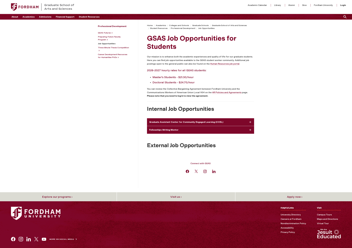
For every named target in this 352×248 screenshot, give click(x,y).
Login (343, 5)
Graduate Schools (200, 25)
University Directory (291, 214)
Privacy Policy (288, 232)
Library (277, 5)
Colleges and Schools (179, 25)
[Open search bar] (344, 17)
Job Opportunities (206, 28)
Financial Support (65, 16)
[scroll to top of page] (343, 240)
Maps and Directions (327, 219)
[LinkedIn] (214, 171)
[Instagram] (205, 171)
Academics (29, 16)
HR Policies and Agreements (226, 92)
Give (304, 5)
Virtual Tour (323, 223)
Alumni (291, 5)
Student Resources (89, 16)
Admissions (45, 16)
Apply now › (294, 196)
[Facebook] (187, 171)
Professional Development (183, 28)
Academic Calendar (257, 5)
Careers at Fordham (291, 219)
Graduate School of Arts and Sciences (229, 25)
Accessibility (287, 227)
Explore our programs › (57, 196)
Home (150, 25)
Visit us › (176, 196)
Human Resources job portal (224, 63)
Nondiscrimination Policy (293, 223)
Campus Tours (324, 214)
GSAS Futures (104, 33)
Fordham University (323, 5)
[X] (196, 171)
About (15, 16)
